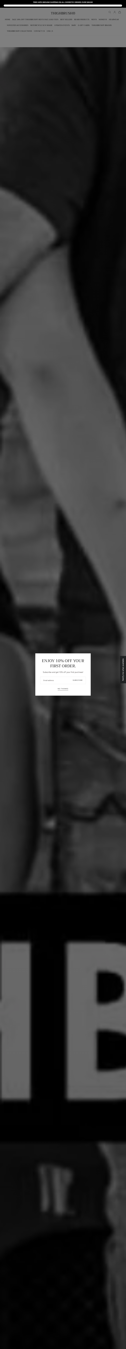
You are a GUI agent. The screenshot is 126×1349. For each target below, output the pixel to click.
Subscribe (78, 680)
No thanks (63, 689)
